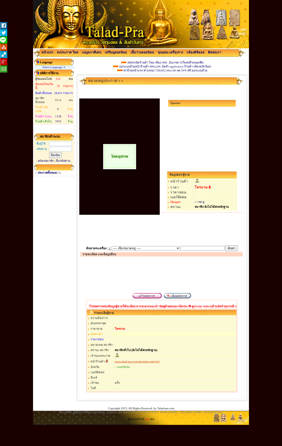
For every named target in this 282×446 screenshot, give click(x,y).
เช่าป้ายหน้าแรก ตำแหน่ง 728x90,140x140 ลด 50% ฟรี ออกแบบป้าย (164, 70)
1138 (58, 116)
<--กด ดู (199, 202)
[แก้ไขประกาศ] (147, 298)
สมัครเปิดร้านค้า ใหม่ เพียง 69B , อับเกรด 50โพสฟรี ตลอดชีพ (165, 62)
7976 (58, 121)
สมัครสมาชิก (46, 160)
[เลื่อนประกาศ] (177, 298)
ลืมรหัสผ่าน (63, 160)
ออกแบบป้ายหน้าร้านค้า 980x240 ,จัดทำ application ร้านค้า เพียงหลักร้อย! (165, 66)
